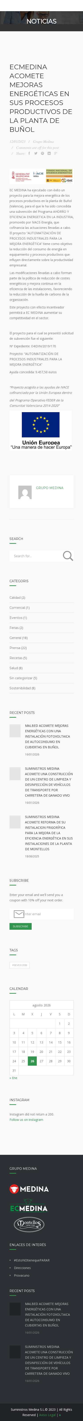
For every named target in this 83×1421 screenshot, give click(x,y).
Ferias (14, 628)
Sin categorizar (21, 678)
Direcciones (22, 1268)
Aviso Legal (47, 1415)
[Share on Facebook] (29, 153)
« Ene (13, 1078)
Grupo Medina (49, 488)
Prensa (15, 648)
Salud (14, 668)
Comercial (17, 608)
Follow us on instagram (26, 1119)
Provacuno (21, 1275)
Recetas (16, 658)
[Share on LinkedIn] (49, 153)
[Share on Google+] (56, 153)
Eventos (16, 618)
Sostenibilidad (20, 688)
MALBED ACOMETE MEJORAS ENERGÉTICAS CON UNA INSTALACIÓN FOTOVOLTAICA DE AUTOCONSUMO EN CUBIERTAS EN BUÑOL (47, 736)
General (15, 638)
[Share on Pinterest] (42, 153)
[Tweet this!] (36, 153)
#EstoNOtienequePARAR (32, 1260)
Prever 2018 (19, 965)
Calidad (15, 598)
